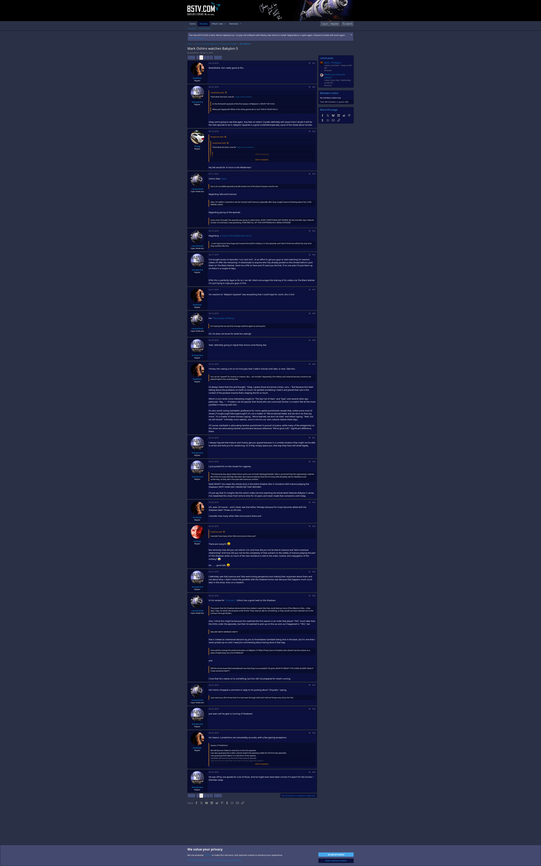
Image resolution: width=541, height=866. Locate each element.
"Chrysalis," (230, 600)
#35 (313, 572)
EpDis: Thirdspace (332, 62)
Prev (192, 57)
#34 (313, 526)
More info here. (196, 38)
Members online (329, 93)
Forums (204, 23)
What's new (217, 23)
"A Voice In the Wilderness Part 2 (235, 235)
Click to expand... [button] (262, 159)
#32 (313, 461)
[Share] (309, 63)
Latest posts (326, 58)
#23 (313, 131)
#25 (313, 231)
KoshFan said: (216, 532)
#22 (313, 87)
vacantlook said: (217, 92)
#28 (313, 313)
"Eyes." (224, 178)
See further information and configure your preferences (214, 860)
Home (192, 23)
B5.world (328, 70)
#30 (313, 364)
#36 (313, 595)
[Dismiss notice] (351, 35)
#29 (313, 340)
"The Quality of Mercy (223, 318)
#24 (313, 174)
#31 (313, 438)
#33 (313, 502)
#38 (313, 709)
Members (234, 23)
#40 (313, 772)
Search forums (205, 28)
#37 (313, 685)
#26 (313, 255)
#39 (313, 733)
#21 (313, 63)
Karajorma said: (216, 136)
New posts (191, 28)
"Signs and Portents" (243, 96)
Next (217, 57)
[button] (225, 23)
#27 (313, 289)
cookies (207, 855)
